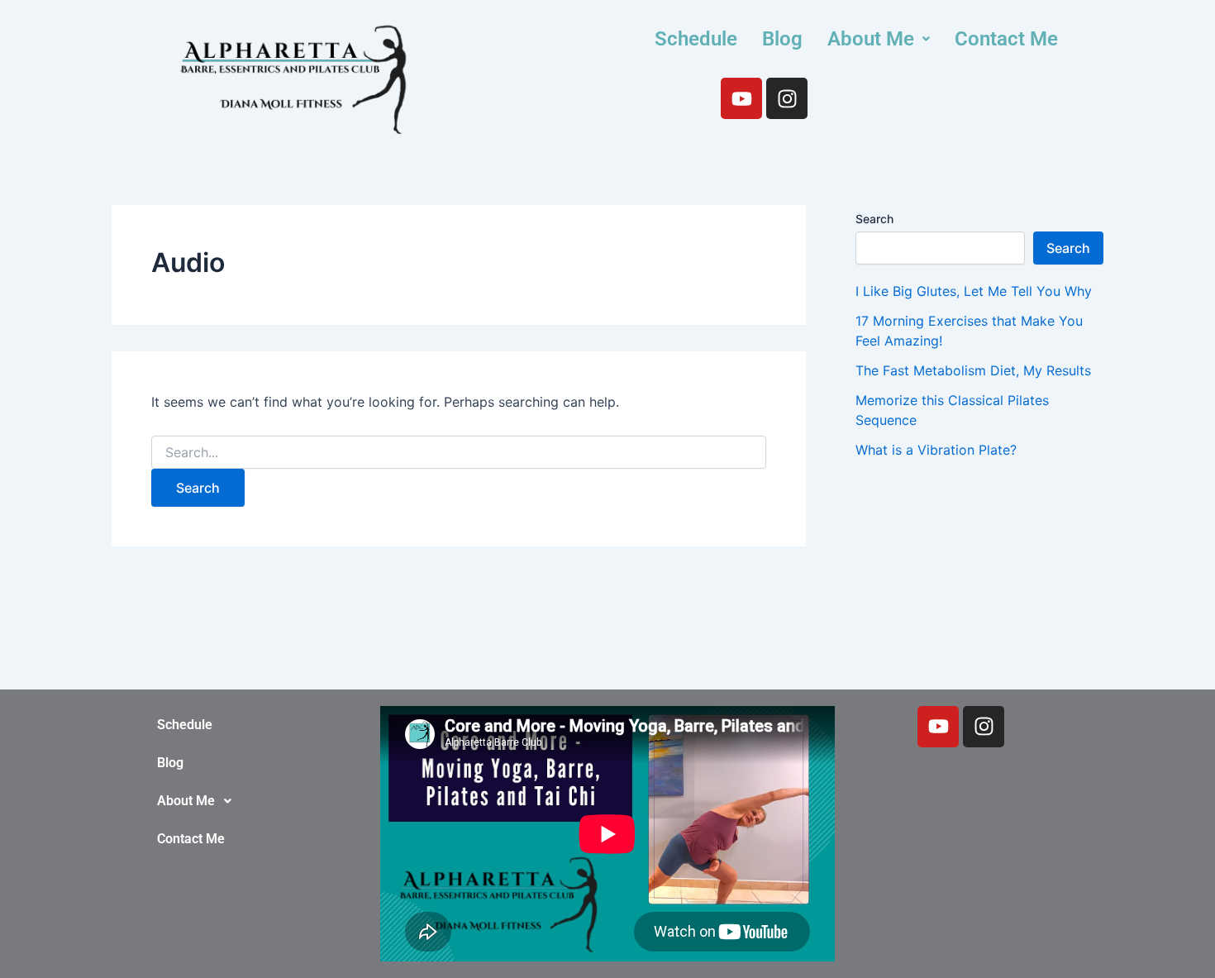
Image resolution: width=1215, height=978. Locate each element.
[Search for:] (458, 453)
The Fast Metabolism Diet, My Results (973, 370)
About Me (870, 38)
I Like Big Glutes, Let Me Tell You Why (973, 291)
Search (874, 219)
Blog (782, 38)
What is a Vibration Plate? (936, 449)
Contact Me (1006, 38)
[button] (878, 39)
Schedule (696, 38)
